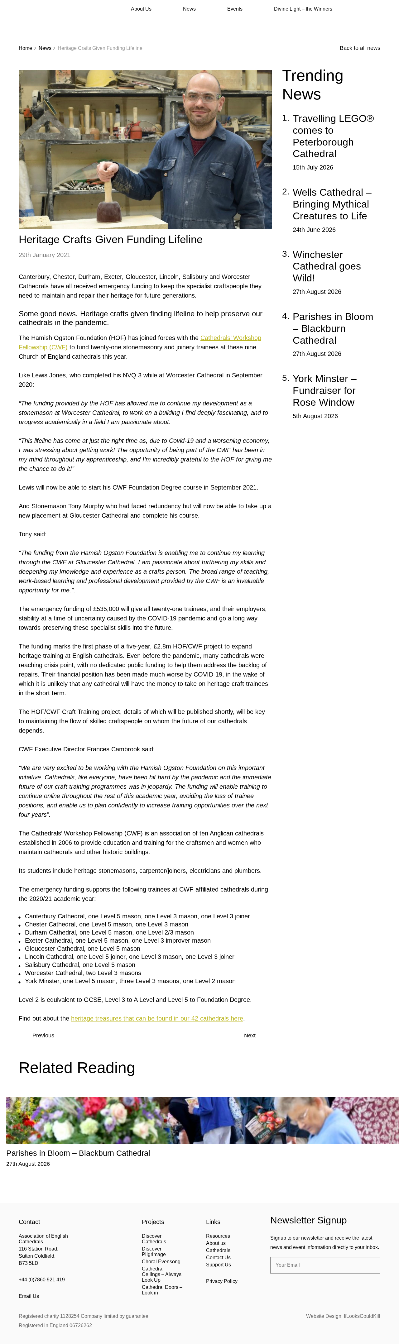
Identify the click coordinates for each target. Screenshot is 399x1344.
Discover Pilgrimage (154, 1251)
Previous (43, 1035)
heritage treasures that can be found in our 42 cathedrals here (157, 1018)
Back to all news (360, 48)
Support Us (218, 1264)
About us (216, 1243)
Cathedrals (218, 1250)
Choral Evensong (161, 1261)
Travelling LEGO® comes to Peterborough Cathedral (333, 136)
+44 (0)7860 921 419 (42, 1279)
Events (235, 9)
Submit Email (370, 1265)
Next (250, 1035)
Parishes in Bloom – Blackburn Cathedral (333, 328)
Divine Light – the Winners (303, 9)
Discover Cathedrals (154, 1238)
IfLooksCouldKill (362, 1316)
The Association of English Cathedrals (42, 21)
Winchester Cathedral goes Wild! (327, 266)
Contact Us (218, 1257)
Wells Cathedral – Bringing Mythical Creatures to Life (332, 204)
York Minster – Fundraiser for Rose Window (325, 390)
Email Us (29, 1296)
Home (25, 48)
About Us (141, 9)
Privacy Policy (222, 1281)
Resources (218, 1236)
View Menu (376, 9)
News (189, 9)
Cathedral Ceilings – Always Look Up (161, 1274)
